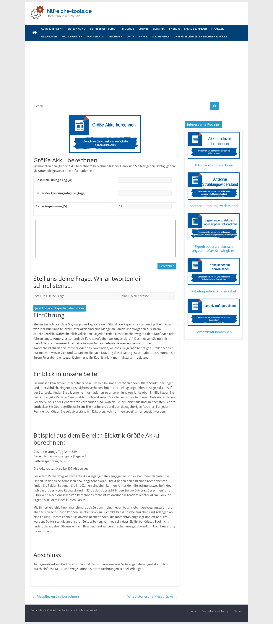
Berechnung (76, 28)
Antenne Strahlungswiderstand (214, 205)
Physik (143, 36)
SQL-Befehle (160, 36)
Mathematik (95, 36)
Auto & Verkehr (52, 28)
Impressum (193, 611)
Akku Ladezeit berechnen (213, 165)
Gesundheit (49, 36)
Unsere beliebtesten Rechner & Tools (200, 36)
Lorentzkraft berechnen (214, 332)
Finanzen (217, 28)
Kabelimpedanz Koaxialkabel (213, 291)
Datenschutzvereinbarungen (216, 611)
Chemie (143, 28)
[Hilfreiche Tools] (35, 33)
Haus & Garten (72, 36)
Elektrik (159, 28)
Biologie (128, 28)
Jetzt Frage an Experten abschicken (59, 308)
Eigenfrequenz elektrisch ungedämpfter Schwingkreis (213, 248)
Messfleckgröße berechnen (55, 596)
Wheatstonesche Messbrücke (152, 596)
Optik (130, 36)
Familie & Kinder (195, 28)
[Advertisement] (136, 68)
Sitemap (238, 611)
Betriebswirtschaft (104, 28)
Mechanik (115, 36)
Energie (174, 28)
